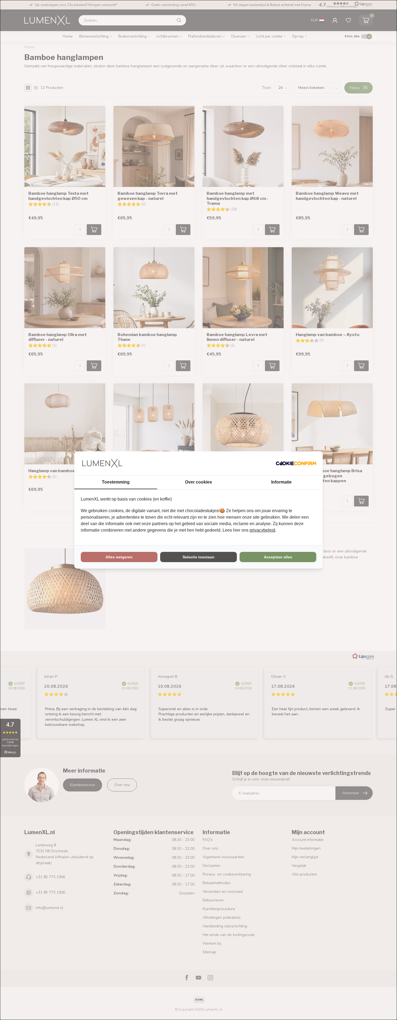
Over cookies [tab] (198, 482)
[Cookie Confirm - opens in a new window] (296, 463)
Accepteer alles (278, 557)
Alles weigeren (119, 557)
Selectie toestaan (198, 557)
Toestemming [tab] (116, 482)
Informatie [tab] (281, 482)
